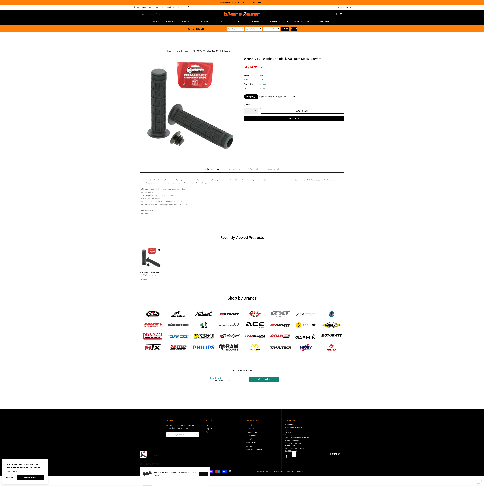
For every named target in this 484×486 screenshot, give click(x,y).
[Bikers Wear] (242, 14)
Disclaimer (249, 446)
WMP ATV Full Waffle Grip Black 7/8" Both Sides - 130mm (149, 273)
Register (209, 428)
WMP (261, 75)
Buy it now (294, 118)
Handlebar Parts (182, 51)
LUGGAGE (220, 22)
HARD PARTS (256, 22)
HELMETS (185, 22)
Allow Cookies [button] (30, 477)
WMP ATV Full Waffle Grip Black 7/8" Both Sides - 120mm (175, 472)
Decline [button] (9, 477)
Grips (262, 80)
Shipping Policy (251, 432)
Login (208, 425)
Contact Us (250, 428)
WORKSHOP (274, 22)
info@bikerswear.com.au (299, 438)
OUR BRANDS (324, 22)
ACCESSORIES (238, 22)
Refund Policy (251, 435)
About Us (249, 425)
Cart (207, 432)
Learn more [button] (11, 471)
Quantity (247, 105)
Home (168, 51)
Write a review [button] (264, 379)
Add (205, 474)
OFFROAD (169, 22)
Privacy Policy (250, 443)
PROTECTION (203, 22)
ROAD (155, 22)
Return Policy (250, 439)
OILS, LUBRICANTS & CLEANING (299, 22)
